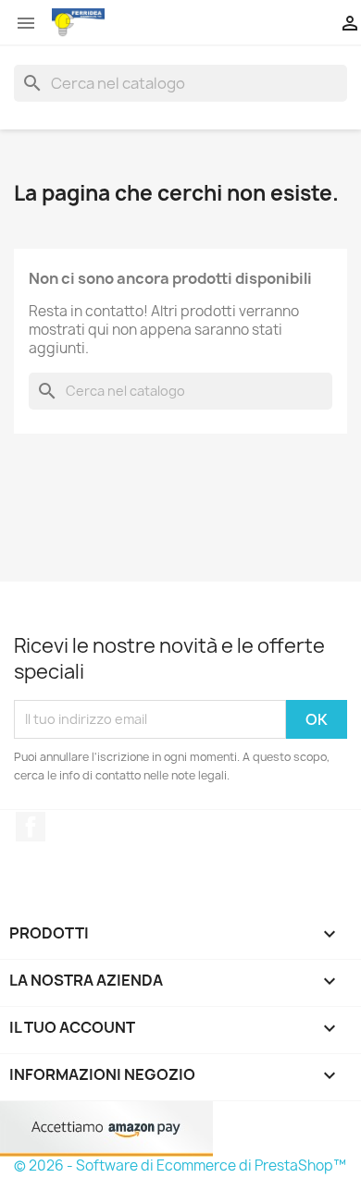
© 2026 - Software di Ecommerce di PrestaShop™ (180, 1165)
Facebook (30, 826)
